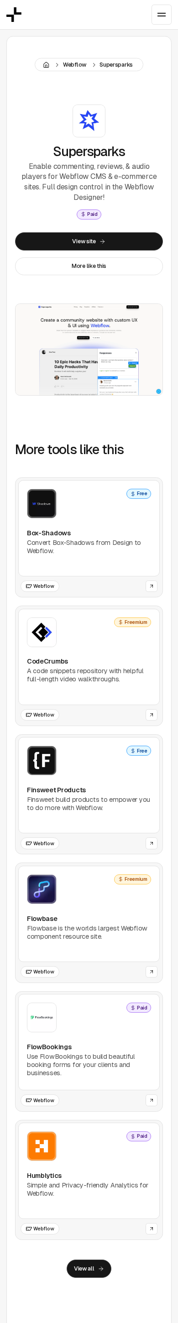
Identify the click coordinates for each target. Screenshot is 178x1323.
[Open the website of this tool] (151, 586)
